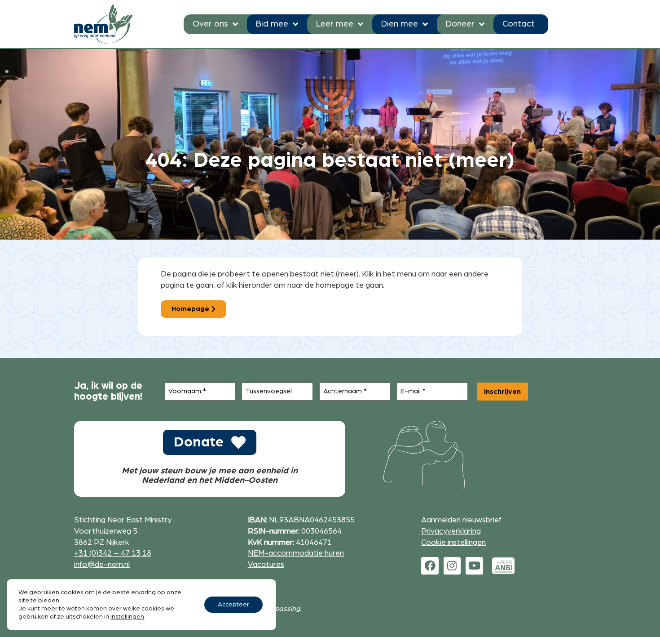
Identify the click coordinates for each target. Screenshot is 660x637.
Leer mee (334, 24)
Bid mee (272, 24)
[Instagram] (452, 565)
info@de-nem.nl (102, 564)
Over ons (210, 24)
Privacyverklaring (451, 531)
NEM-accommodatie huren (296, 553)
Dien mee (399, 24)
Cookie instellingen (453, 542)
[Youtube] (474, 565)
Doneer (460, 24)
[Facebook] (429, 565)
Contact (518, 24)
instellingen (127, 617)
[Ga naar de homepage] (103, 24)
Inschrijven (502, 391)
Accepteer (233, 604)
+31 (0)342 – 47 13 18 (112, 553)
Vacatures (266, 564)
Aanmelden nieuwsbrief (461, 520)
